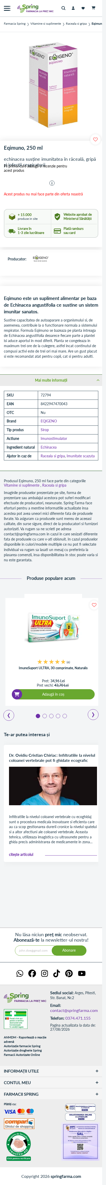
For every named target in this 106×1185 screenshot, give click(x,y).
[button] (52, 183)
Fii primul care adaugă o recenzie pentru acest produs (35, 168)
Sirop (45, 430)
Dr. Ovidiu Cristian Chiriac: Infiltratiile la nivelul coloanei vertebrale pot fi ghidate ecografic (52, 758)
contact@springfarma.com (74, 1010)
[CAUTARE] (64, 8)
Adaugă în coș (53, 694)
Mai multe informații (51, 380)
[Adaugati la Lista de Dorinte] (94, 605)
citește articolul (21, 854)
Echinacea (49, 447)
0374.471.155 (78, 1018)
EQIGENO (49, 421)
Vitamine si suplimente (45, 23)
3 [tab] (51, 715)
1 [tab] (37, 715)
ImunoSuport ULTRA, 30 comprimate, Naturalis (53, 668)
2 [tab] (44, 715)
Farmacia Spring (14, 23)
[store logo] (24, 8)
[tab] (51, 380)
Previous (6, 713)
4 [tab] (57, 715)
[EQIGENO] (41, 259)
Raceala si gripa (76, 23)
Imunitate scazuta (81, 456)
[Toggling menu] (7, 8)
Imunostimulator (54, 438)
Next (90, 713)
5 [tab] (64, 715)
